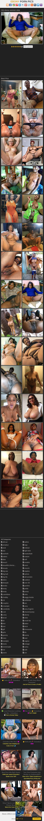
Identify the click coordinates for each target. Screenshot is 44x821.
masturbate (28, 554)
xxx (25, 653)
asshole (5, 554)
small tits (27, 621)
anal (4, 548)
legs (25, 545)
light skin (27, 551)
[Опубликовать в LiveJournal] (22, 5)
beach (4, 562)
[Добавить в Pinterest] (26, 5)
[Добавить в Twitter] (38, 5)
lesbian (27, 548)
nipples (27, 571)
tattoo (26, 623)
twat (25, 638)
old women (28, 577)
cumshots (6, 609)
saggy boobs (29, 597)
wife (25, 650)
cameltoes (6, 594)
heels (4, 644)
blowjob (5, 583)
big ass (5, 571)
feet (3, 623)
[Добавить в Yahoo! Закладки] (41, 5)
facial (4, 618)
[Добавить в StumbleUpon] (32, 5)
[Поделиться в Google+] (16, 5)
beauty (5, 568)
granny (5, 635)
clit (3, 600)
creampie (5, 606)
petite (26, 588)
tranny (26, 635)
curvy (4, 615)
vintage (27, 644)
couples (5, 603)
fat (3, 621)
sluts (26, 618)
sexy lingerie (29, 609)
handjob (5, 641)
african (5, 542)
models (27, 562)
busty (4, 591)
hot (3, 650)
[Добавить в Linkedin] (19, 5)
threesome (28, 629)
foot (3, 626)
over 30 (27, 583)
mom (26, 565)
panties (27, 586)
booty (4, 588)
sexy (26, 606)
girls (4, 632)
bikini (4, 580)
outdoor (27, 580)
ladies (26, 542)
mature (26, 556)
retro (26, 594)
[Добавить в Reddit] (29, 5)
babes (4, 556)
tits (25, 632)
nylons (26, 574)
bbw (4, 559)
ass (3, 551)
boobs (4, 586)
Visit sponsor (28, 46)
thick (26, 626)
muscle (27, 568)
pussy (26, 591)
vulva (26, 647)
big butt (5, 574)
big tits (4, 577)
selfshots (27, 600)
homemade (6, 647)
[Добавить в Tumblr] (35, 5)
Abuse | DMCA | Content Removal (13, 814)
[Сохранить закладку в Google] (13, 5)
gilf (3, 629)
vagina (26, 641)
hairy (4, 638)
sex (25, 603)
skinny (26, 615)
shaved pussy (29, 612)
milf (25, 559)
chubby (5, 597)
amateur (5, 545)
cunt (4, 612)
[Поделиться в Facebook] (10, 5)
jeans (4, 653)
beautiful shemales (9, 565)
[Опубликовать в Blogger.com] (7, 5)
